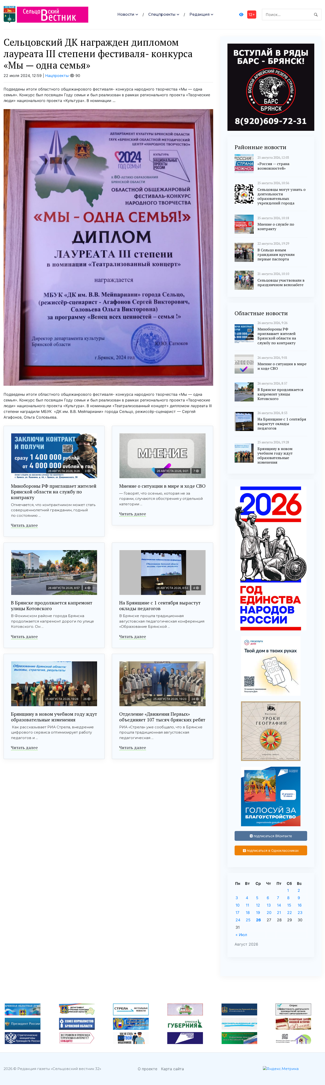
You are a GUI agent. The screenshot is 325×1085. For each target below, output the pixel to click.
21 (279, 912)
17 (237, 912)
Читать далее (24, 525)
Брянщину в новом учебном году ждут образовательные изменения (54, 717)
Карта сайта (172, 1068)
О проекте (147, 1068)
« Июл (241, 934)
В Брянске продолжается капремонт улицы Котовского (51, 605)
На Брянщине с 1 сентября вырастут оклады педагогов (160, 605)
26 (258, 920)
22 (289, 912)
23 (300, 912)
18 (248, 912)
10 (238, 905)
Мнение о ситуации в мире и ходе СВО (162, 486)
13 (269, 905)
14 (279, 905)
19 (258, 912)
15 (289, 905)
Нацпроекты (57, 75)
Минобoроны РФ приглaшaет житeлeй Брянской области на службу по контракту (53, 492)
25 (248, 920)
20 (269, 912)
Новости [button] (125, 14)
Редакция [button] (199, 14)
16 (300, 905)
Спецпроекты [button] (162, 14)
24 (238, 920)
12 (258, 905)
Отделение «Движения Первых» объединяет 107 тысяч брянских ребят (162, 717)
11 (247, 905)
